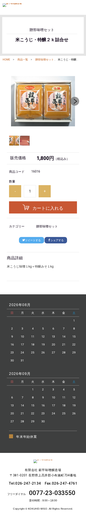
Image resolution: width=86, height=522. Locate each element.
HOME (6, 59)
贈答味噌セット (44, 59)
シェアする (57, 240)
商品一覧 (22, 59)
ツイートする (33, 240)
